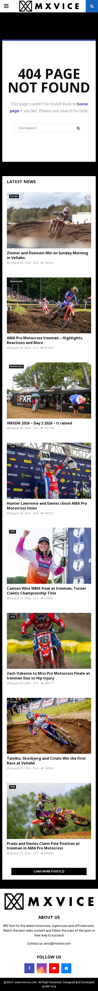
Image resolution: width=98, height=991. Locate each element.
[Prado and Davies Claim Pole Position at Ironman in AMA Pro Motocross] (49, 811)
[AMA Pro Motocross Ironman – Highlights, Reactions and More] (49, 305)
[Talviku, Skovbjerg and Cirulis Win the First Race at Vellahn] (49, 726)
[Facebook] (29, 968)
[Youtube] (54, 968)
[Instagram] (42, 968)
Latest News (21, 181)
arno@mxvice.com (57, 943)
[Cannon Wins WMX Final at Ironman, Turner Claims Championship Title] (49, 556)
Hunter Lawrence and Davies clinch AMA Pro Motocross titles (47, 506)
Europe (14, 196)
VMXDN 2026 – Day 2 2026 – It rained (39, 423)
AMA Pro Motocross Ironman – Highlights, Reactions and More (45, 340)
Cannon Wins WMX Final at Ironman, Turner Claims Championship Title (46, 591)
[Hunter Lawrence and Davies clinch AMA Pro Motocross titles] (49, 471)
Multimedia (16, 281)
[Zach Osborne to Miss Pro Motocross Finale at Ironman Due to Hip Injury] (49, 641)
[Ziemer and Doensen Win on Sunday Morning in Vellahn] (49, 220)
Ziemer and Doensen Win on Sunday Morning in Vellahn (47, 255)
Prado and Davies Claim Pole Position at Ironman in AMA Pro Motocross (43, 846)
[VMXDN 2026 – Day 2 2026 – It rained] (49, 390)
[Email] (66, 968)
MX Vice (51, 986)
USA (12, 446)
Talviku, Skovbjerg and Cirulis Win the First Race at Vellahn (46, 761)
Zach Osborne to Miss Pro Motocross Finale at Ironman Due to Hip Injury (48, 676)
